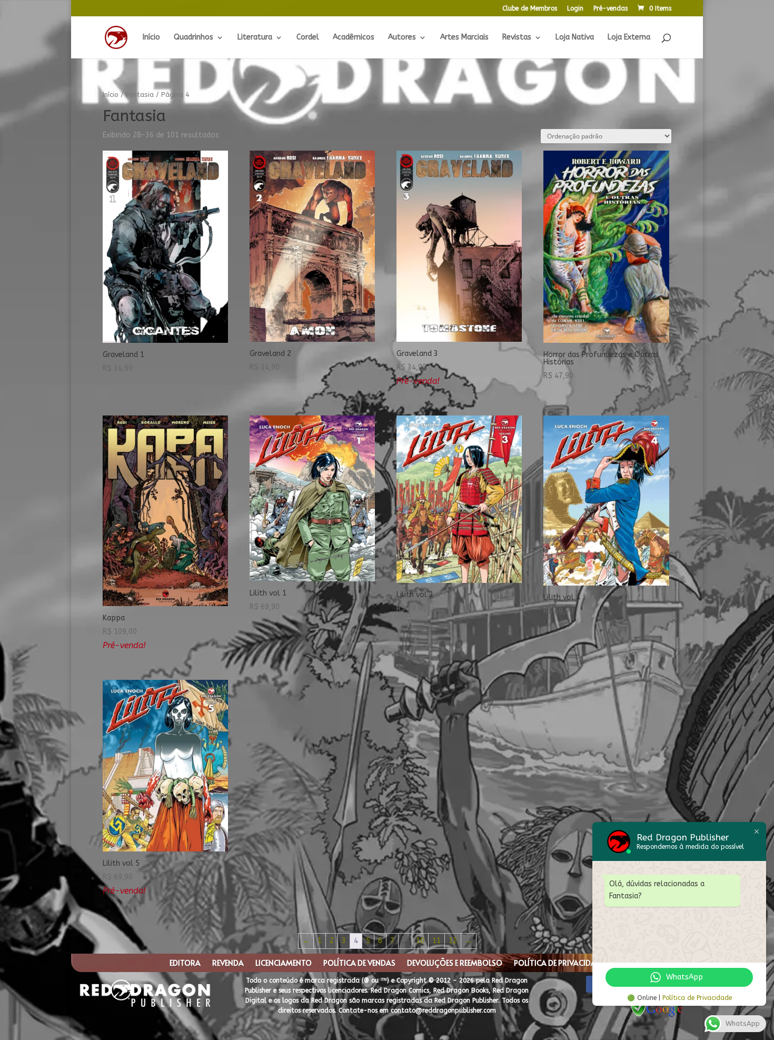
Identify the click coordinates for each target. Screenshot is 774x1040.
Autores (402, 38)
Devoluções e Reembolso (454, 963)
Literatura (254, 38)
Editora (185, 963)
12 (453, 940)
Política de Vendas (359, 963)
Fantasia (140, 94)
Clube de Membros (529, 8)
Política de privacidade (559, 963)
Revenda (228, 963)
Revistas (516, 38)
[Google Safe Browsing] (657, 1016)
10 (420, 940)
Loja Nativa (574, 38)
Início (151, 38)
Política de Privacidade (697, 998)
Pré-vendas (610, 8)
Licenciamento (283, 963)
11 (436, 940)
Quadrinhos (193, 38)
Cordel (307, 38)
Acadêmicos (353, 38)
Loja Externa (629, 38)
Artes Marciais (464, 38)
